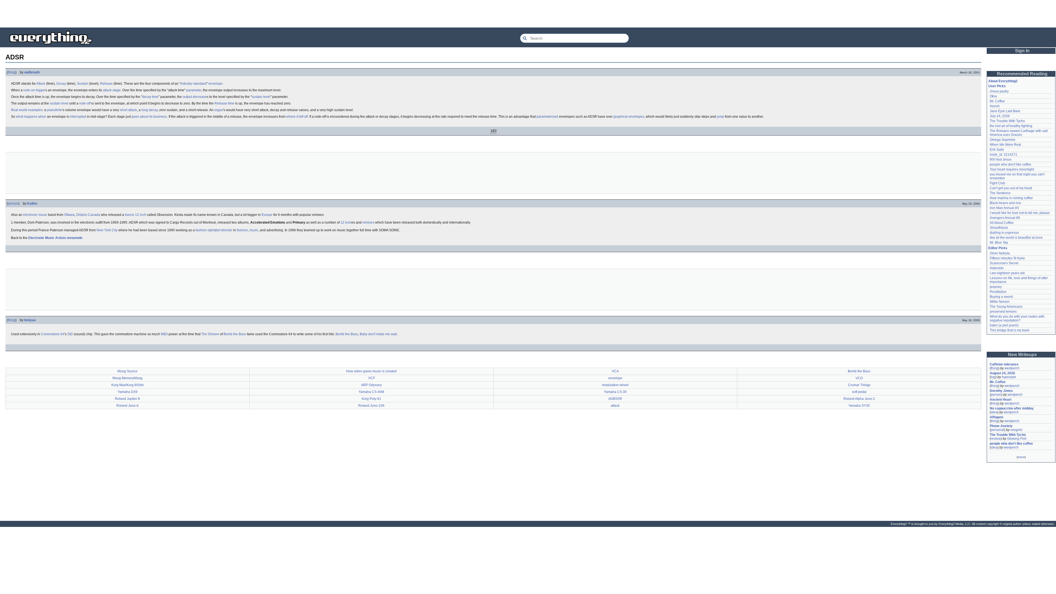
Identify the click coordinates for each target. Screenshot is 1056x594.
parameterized (547, 117)
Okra (993, 96)
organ (218, 110)
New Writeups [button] (1022, 354)
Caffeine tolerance (1004, 364)
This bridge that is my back (1009, 330)
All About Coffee (1002, 223)
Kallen (32, 203)
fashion (242, 230)
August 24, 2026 (1002, 373)
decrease (200, 97)
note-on (29, 90)
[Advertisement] (528, 13)
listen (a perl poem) (1004, 325)
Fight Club (997, 183)
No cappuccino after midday (1012, 408)
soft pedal (859, 392)
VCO (859, 378)
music (253, 230)
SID (70, 334)
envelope (215, 84)
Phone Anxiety (1001, 426)
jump (720, 117)
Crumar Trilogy (859, 385)
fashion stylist (206, 230)
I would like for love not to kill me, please (1020, 213)
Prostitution (998, 292)
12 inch (140, 215)
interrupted (78, 117)
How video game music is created (371, 371)
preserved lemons (1003, 312)
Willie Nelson (1000, 302)
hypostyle (1009, 377)
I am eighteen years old (1007, 273)
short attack (128, 110)
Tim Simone (210, 334)
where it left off (297, 117)
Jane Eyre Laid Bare (1005, 111)
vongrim (1016, 430)
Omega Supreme (1002, 140)
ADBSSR (615, 399)
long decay (149, 110)
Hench (995, 106)
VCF (371, 378)
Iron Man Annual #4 (1004, 208)
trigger (40, 90)
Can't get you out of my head (1011, 188)
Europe (267, 215)
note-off (84, 103)
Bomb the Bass (235, 334)
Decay (61, 84)
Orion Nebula (1000, 253)
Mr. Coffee (997, 101)
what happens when (31, 117)
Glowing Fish (1017, 439)
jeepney (996, 287)
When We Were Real (1005, 145)
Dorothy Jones (1001, 391)
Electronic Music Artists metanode (55, 238)
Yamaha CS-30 (615, 392)
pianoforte (54, 110)
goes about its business (149, 117)
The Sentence (1000, 193)
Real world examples (27, 110)
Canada (94, 215)
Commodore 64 (52, 334)
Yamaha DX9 (128, 392)
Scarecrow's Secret (1004, 263)
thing (11, 72)
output (187, 97)
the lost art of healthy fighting (1011, 126)
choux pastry (999, 91)
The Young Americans (1006, 307)
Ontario (81, 215)
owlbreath (32, 72)
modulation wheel (615, 385)
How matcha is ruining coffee (1011, 198)
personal (997, 430)
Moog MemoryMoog (127, 378)
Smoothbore (999, 228)
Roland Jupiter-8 (127, 399)
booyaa (30, 320)
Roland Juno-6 (127, 406)
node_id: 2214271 (1003, 154)
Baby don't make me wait (378, 334)
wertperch (1012, 368)
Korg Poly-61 (371, 399)
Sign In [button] (1022, 50)
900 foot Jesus (1000, 159)
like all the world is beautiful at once (1016, 238)
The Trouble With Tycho (1007, 121)
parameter (193, 90)
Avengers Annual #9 (1005, 218)
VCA (615, 371)
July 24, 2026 (1000, 116)
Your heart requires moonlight (1012, 169)
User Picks (997, 86)
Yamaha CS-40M (371, 392)
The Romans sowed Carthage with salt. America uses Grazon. (1019, 133)
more (1021, 457)
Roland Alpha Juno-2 (859, 399)
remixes (368, 222)
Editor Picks (997, 248)
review (996, 439)
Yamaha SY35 (859, 406)
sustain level (261, 97)
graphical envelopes (629, 117)
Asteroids (997, 268)
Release (106, 84)
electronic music (35, 215)
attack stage (112, 90)
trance (129, 215)
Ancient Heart (1000, 400)
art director (224, 230)
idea (994, 412)
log (993, 377)
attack (615, 406)
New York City (107, 230)
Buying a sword (1001, 297)
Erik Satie (997, 150)
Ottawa (69, 215)
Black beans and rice (1005, 203)
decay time (150, 97)
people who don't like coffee (1010, 164)
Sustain (82, 84)
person (13, 203)
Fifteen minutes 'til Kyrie (1007, 258)
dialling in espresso (1004, 233)
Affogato (996, 417)
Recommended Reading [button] (1022, 74)
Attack (40, 84)
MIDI (164, 334)
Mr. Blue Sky (999, 242)
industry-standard (193, 84)
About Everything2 (1003, 81)
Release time (224, 103)
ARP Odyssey (371, 385)
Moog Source (127, 371)
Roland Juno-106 (371, 406)
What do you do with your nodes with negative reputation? (1017, 318)
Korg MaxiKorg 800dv (127, 385)
